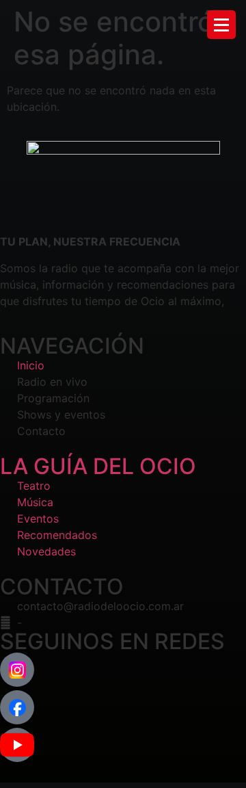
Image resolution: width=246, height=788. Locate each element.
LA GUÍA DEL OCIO (98, 466)
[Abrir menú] (221, 24)
